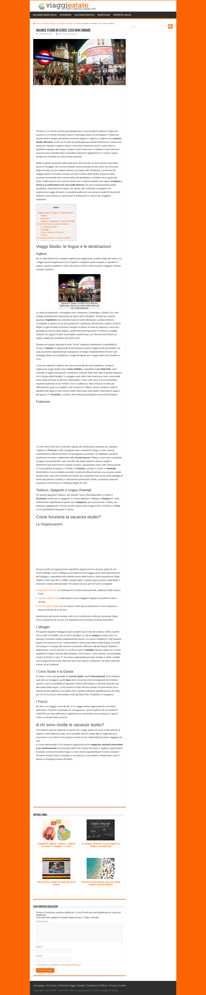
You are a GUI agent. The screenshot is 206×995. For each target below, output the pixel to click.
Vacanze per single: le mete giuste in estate (56, 883)
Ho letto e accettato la (60, 965)
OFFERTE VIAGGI (122, 15)
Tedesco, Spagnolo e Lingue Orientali (57, 221)
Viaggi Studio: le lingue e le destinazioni (55, 212)
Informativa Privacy (70, 965)
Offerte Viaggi (49, 23)
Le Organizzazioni (49, 226)
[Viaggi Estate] (68, 5)
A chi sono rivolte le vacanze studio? (54, 238)
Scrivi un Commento (68, 34)
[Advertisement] (79, 108)
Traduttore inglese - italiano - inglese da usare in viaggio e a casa (56, 844)
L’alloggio (45, 229)
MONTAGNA (104, 15)
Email (39, 956)
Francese (45, 218)
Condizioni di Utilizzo (96, 985)
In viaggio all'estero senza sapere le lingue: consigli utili (101, 844)
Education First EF (47, 590)
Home (38, 23)
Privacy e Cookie (117, 985)
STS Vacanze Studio (48, 606)
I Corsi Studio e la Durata (52, 232)
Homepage (38, 985)
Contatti (81, 985)
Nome (39, 947)
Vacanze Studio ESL (48, 598)
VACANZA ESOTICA (85, 15)
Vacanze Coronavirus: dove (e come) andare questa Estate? (100, 883)
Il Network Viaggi (66, 985)
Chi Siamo (51, 985)
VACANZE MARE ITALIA (45, 15)
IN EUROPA (65, 15)
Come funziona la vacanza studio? (53, 224)
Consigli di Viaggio (65, 23)
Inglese (44, 215)
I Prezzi (44, 235)
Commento (42, 921)
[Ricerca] (170, 26)
